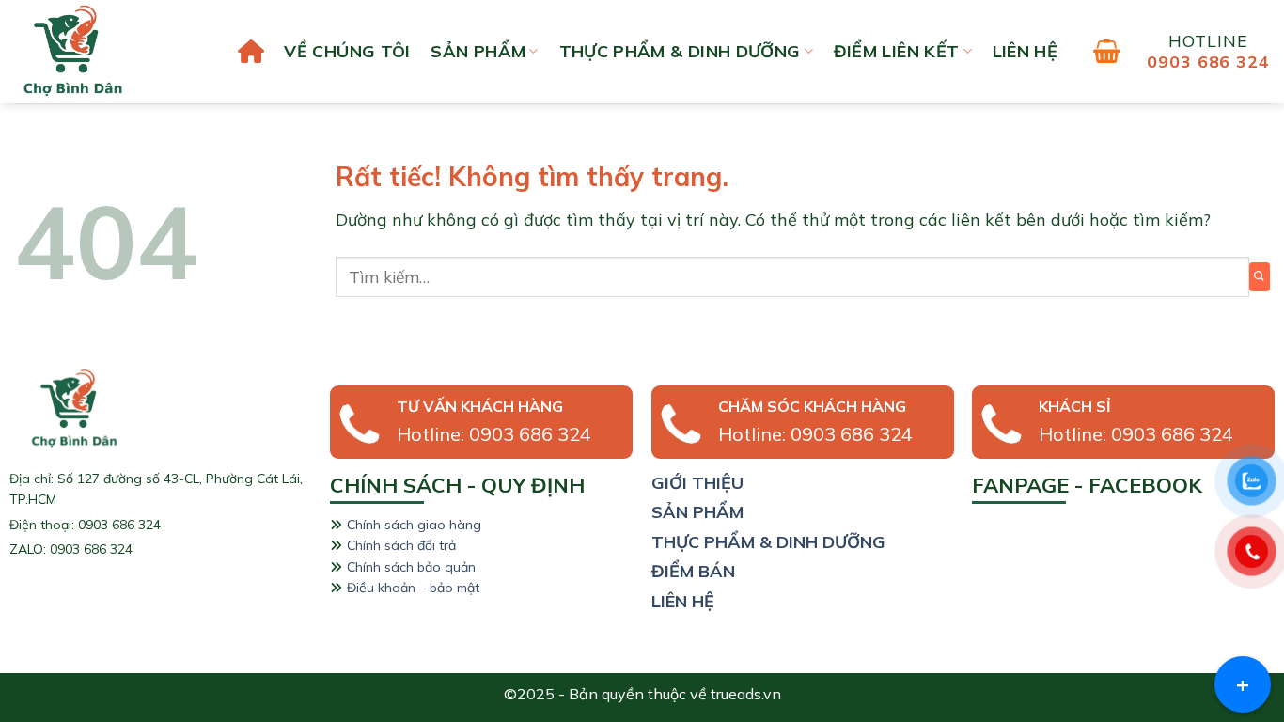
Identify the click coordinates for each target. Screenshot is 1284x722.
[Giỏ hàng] (1106, 51)
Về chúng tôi (347, 51)
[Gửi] (1259, 276)
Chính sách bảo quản (411, 566)
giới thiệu (697, 483)
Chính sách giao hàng (414, 524)
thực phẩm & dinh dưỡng (768, 542)
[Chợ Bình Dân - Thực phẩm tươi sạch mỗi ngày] (108, 51)
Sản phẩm (478, 51)
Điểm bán (693, 571)
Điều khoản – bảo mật (413, 587)
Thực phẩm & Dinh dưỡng (680, 51)
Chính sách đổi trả (401, 545)
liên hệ (1025, 51)
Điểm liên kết (897, 51)
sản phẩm (697, 512)
